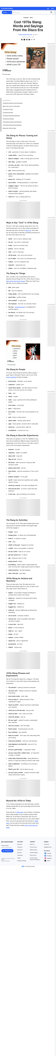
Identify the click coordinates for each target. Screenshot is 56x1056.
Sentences (19, 850)
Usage (18, 858)
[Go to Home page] (7, 8)
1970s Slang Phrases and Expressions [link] (12, 125)
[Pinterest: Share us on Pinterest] (27, 39)
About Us (32, 844)
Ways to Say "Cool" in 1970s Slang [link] (11, 106)
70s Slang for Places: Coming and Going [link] (12, 103)
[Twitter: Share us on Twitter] (24, 39)
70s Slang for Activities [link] (8, 118)
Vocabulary (26, 17)
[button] (48, 8)
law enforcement (20, 307)
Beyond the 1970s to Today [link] (9, 128)
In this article (6, 100)
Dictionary (19, 844)
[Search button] (52, 12)
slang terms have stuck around (15, 281)
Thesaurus (19, 847)
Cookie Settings (34, 852)
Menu (52, 8)
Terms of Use (33, 855)
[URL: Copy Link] (32, 39)
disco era (28, 230)
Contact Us (46, 844)
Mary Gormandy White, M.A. (25, 34)
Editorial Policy (33, 850)
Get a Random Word (7, 850)
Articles (5, 12)
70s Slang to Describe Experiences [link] (11, 115)
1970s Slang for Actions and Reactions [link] (12, 122)
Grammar (19, 852)
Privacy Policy (33, 847)
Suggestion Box (48, 847)
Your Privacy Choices (29, 866)
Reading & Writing (21, 860)
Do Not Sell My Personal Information (35, 858)
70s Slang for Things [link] (8, 109)
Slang (31, 17)
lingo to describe (11, 377)
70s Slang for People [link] (8, 112)
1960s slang (19, 812)
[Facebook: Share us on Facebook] (22, 39)
